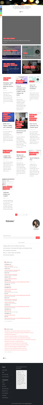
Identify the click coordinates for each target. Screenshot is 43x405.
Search (37, 237)
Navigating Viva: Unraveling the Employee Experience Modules (16, 344)
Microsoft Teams (7, 65)
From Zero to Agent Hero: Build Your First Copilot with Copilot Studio (17, 337)
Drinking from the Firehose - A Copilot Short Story (14, 341)
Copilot (8, 38)
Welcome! (10, 221)
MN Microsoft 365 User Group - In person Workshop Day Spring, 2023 (17, 318)
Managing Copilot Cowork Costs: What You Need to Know (16, 40)
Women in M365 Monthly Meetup (11, 278)
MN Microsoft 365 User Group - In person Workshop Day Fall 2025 (17, 281)
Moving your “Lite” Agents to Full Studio (20, 156)
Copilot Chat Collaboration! (7, 156)
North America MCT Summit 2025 (11, 299)
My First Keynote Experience (30, 70)
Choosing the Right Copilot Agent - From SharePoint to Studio (16, 336)
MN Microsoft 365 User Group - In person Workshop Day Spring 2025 (17, 295)
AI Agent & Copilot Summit (9, 302)
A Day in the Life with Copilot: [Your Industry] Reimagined (15, 346)
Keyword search (7, 235)
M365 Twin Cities (8, 310)
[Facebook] (1, 7)
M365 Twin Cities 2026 (9, 265)
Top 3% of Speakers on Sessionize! (31, 55)
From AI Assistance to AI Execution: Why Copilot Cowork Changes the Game (11, 54)
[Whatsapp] (1, 13)
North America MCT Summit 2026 (11, 274)
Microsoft (13, 38)
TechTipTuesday (14, 50)
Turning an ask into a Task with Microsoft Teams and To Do (16, 348)
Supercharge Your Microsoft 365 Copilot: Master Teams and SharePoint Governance (20, 339)
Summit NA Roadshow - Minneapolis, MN (12, 270)
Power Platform (14, 65)
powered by (8, 321)
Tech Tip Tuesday (5, 376)
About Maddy (4, 370)
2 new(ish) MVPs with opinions (10, 334)
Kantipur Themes (28, 403)
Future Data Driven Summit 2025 (11, 289)
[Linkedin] (1, 11)
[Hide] (0, 17)
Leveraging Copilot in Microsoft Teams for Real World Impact (16, 343)
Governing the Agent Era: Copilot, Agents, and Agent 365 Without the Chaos (19, 332)
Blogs (5, 38)
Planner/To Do (5, 390)
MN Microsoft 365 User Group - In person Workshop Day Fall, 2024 (17, 306)
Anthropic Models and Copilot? (6, 194)
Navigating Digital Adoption (21, 7)
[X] (1, 9)
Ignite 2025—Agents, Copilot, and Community (11, 69)
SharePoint (6, 66)
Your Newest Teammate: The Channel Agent (34, 125)
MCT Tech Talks (7, 286)
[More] (1, 15)
